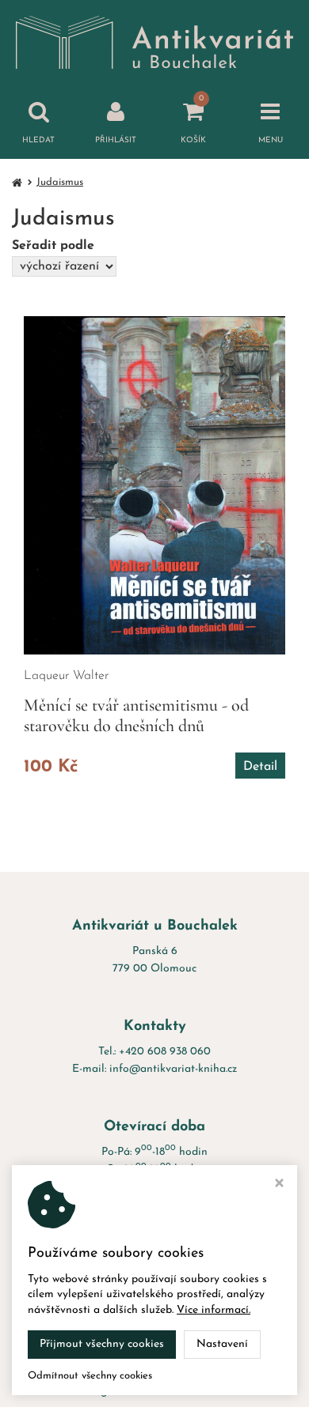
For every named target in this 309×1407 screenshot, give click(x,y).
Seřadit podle (53, 246)
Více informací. (213, 1310)
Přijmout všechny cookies (102, 1344)
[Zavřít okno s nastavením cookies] (279, 1185)
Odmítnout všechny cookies (90, 1376)
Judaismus (59, 182)
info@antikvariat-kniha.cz (173, 1069)
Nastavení (222, 1344)
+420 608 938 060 (165, 1052)
